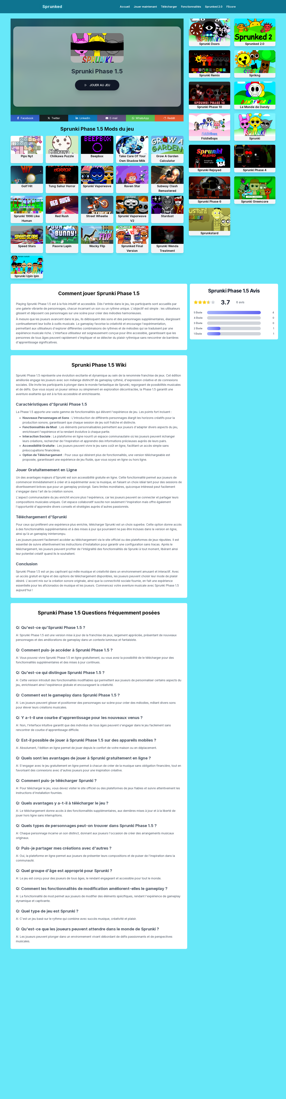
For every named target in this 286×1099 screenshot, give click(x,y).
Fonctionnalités (191, 6)
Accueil (125, 6)
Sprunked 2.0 (213, 6)
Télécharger (169, 6)
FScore (231, 6)
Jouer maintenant (145, 6)
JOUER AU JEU (100, 85)
